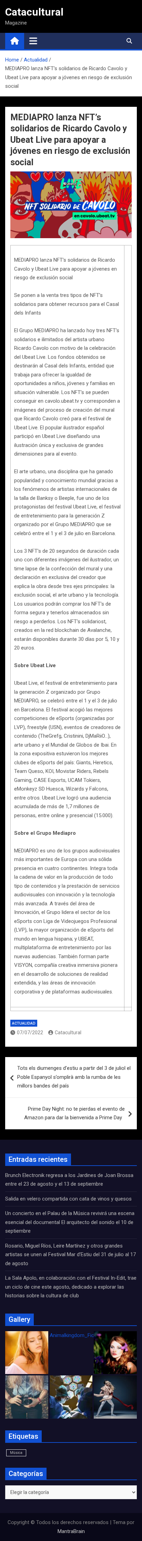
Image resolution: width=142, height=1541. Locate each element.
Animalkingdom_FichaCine (80, 1335)
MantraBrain (71, 1531)
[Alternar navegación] (33, 41)
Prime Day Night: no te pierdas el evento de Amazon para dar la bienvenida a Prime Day (74, 1113)
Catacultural (34, 12)
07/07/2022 (30, 1032)
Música (16, 1452)
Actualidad (24, 1023)
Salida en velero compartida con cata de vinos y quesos (68, 1199)
